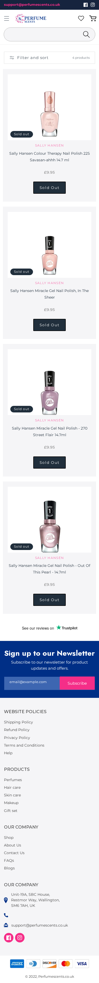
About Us (12, 845)
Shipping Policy (18, 722)
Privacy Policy (17, 737)
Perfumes (13, 779)
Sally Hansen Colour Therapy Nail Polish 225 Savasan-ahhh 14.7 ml (49, 156)
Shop (8, 837)
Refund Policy (17, 729)
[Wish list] (82, 18)
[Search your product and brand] (86, 34)
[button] (6, 18)
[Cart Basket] (93, 18)
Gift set (10, 810)
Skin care (12, 795)
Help (8, 753)
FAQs (9, 860)
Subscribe (77, 683)
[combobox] (49, 34)
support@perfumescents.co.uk (32, 4)
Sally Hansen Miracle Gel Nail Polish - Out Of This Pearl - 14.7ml (49, 569)
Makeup (11, 802)
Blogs (9, 868)
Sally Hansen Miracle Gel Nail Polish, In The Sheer (49, 294)
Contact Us (14, 852)
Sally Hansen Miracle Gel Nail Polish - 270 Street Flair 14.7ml (49, 431)
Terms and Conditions (24, 745)
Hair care (12, 787)
